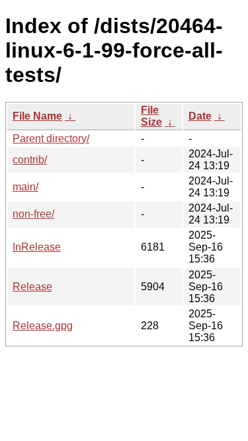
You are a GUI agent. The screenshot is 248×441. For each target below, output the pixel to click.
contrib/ (30, 159)
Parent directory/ (51, 138)
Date (200, 116)
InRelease (37, 247)
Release (32, 286)
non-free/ (33, 214)
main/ (25, 186)
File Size (151, 116)
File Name (37, 116)
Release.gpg (43, 325)
